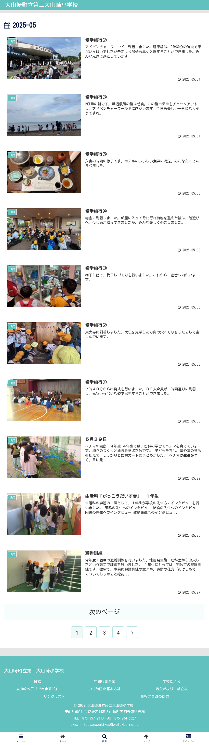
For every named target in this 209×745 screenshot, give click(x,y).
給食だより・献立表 (171, 689)
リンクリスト (54, 696)
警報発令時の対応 (154, 696)
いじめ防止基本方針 (104, 689)
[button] (193, 530)
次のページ (104, 612)
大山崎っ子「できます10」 (37, 689)
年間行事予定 (104, 681)
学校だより (171, 681)
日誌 (37, 681)
